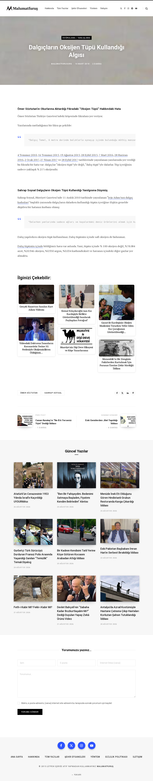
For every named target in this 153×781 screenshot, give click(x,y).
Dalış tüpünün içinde (30, 246)
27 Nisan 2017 (49, 160)
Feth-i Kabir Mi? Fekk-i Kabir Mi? (33, 607)
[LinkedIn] (127, 392)
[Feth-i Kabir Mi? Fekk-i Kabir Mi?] (33, 589)
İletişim (137, 757)
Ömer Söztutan (29, 393)
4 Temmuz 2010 (27, 155)
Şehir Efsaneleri (75, 757)
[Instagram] (81, 745)
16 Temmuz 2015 (48, 155)
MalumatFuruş (105, 766)
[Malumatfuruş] (22, 8)
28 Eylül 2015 (89, 155)
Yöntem (95, 757)
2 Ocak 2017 (32, 160)
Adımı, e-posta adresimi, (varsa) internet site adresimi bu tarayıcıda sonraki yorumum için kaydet (66, 703)
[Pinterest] (133, 392)
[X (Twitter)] (71, 745)
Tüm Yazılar (52, 757)
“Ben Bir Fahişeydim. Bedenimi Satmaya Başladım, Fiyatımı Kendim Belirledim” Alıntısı (75, 497)
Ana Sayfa (17, 757)
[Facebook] (117, 392)
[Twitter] (122, 392)
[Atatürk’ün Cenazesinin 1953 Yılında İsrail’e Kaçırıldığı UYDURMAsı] (33, 475)
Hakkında (34, 757)
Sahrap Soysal (53, 393)
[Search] (145, 8)
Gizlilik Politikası (116, 757)
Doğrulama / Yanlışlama (76, 38)
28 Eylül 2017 (70, 160)
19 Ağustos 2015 (70, 155)
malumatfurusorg (61, 64)
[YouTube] (91, 745)
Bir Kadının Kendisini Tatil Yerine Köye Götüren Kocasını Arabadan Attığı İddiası (76, 554)
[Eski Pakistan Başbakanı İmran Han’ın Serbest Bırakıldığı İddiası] (119, 531)
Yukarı (77, 775)
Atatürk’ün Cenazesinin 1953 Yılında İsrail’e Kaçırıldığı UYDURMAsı (31, 497)
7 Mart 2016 (106, 155)
